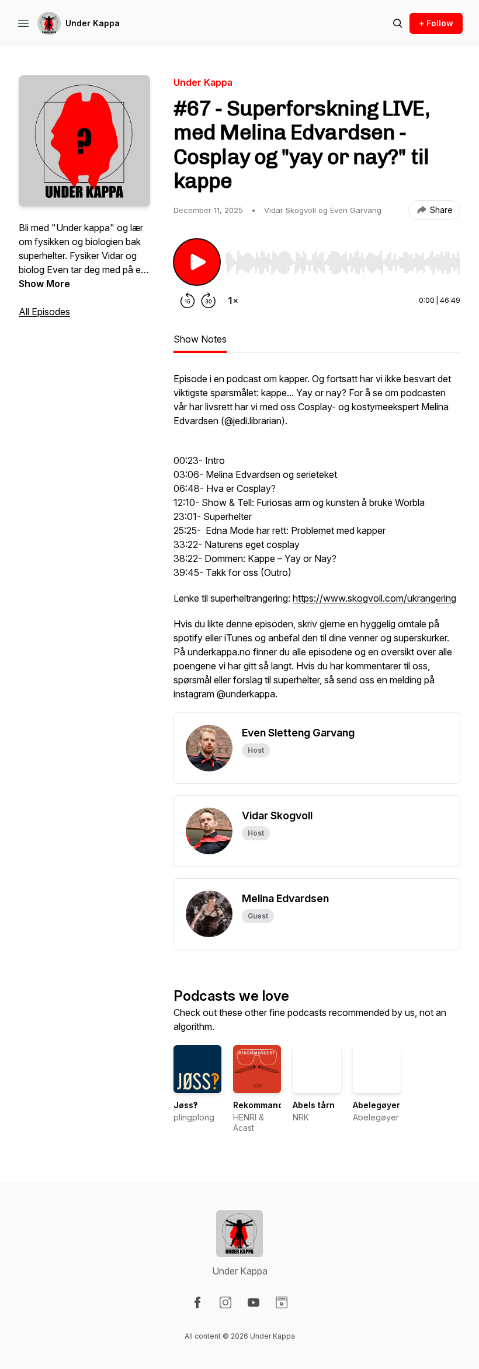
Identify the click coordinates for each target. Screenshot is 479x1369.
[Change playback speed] (233, 300)
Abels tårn (314, 1105)
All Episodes (44, 311)
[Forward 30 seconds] (208, 300)
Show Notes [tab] (200, 339)
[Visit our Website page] (281, 1302)
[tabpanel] (316, 542)
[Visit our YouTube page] (253, 1302)
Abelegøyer (376, 1105)
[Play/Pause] (196, 262)
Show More (44, 283)
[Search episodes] (397, 23)
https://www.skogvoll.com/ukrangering (374, 598)
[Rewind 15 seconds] (187, 300)
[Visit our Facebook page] (197, 1302)
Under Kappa (92, 23)
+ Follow (436, 23)
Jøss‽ (185, 1105)
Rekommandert (264, 1105)
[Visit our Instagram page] (225, 1302)
